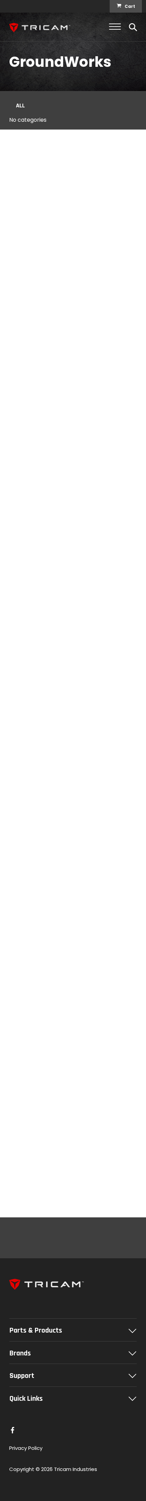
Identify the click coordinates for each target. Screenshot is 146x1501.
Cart (130, 6)
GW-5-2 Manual (34, 1075)
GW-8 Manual (30, 865)
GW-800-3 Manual (37, 446)
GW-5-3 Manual (34, 656)
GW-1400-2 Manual (38, 760)
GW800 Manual (32, 1179)
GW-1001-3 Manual (37, 341)
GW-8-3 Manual (33, 551)
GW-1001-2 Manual (37, 970)
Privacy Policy (25, 1448)
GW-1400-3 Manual (38, 237)
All (20, 105)
